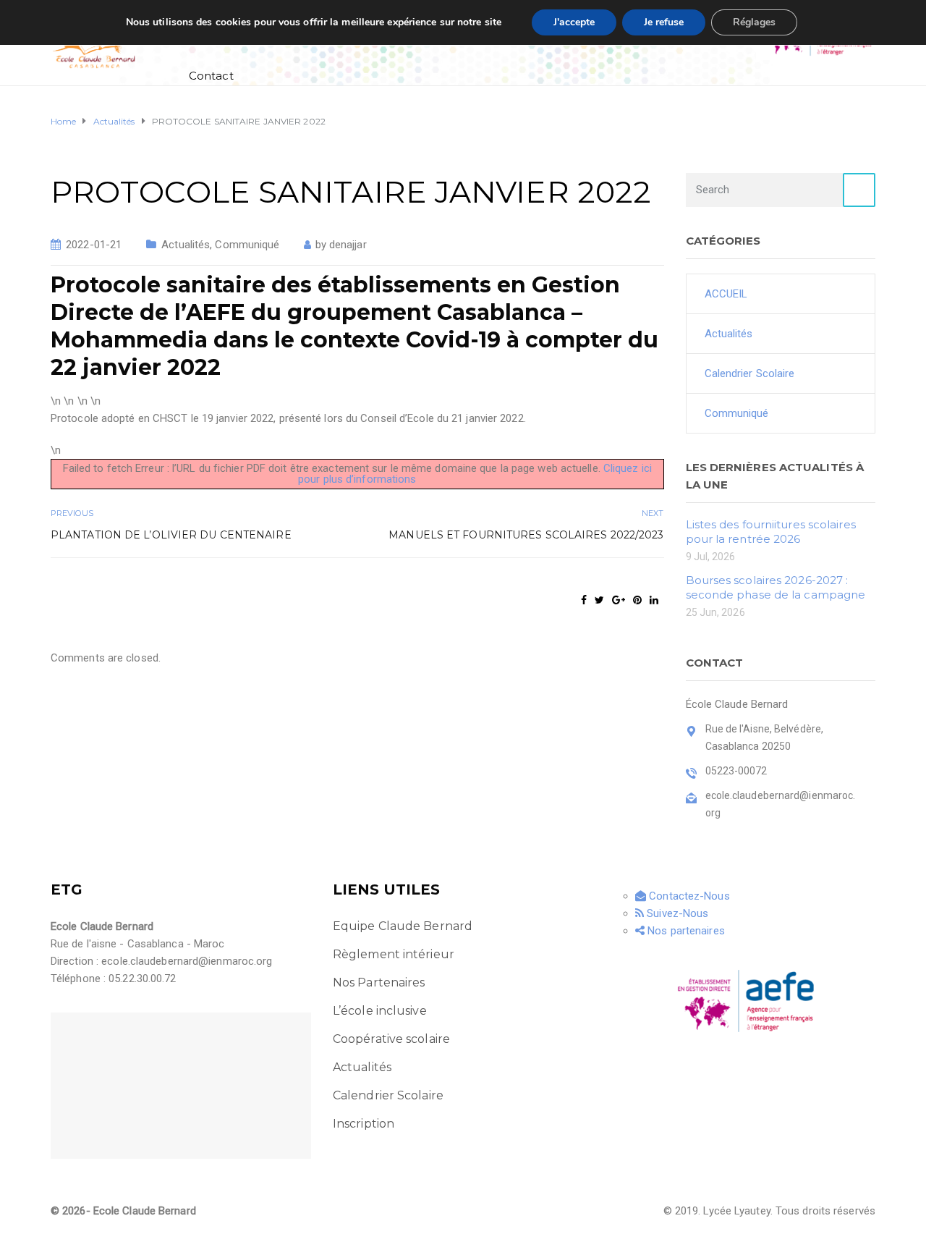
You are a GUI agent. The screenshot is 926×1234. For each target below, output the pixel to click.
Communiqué (247, 244)
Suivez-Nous (676, 913)
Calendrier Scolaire (750, 373)
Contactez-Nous (688, 896)
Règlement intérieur (393, 954)
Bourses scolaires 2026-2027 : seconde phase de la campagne (776, 587)
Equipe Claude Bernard (402, 926)
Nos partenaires (685, 930)
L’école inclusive (380, 1011)
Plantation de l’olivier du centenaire (171, 534)
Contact (211, 76)
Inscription (363, 1124)
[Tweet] (599, 600)
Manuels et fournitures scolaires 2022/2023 (525, 534)
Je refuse (664, 22)
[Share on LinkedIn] (654, 600)
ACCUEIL (726, 293)
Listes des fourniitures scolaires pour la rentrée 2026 (771, 531)
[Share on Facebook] (584, 600)
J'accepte (574, 22)
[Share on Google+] (618, 600)
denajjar (348, 244)
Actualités (185, 244)
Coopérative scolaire (391, 1039)
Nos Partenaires (379, 982)
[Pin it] (637, 600)
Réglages (754, 22)
